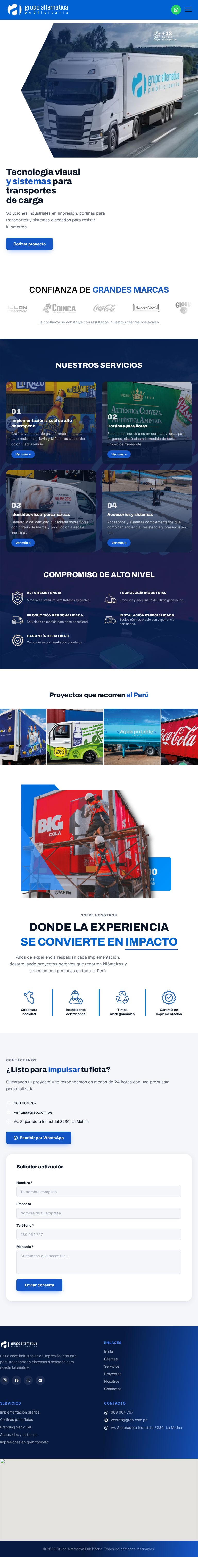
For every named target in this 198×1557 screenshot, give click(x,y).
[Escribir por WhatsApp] (176, 10)
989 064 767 (25, 1103)
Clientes (111, 1359)
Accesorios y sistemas (18, 1434)
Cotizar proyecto (29, 243)
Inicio (108, 1351)
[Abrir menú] (188, 10)
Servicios (111, 1366)
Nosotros (111, 1381)
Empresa (23, 1204)
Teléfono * (25, 1225)
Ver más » (23, 454)
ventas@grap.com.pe (33, 1112)
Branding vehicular (15, 1427)
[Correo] (40, 1380)
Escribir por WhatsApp (42, 1137)
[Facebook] (16, 1380)
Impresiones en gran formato (24, 1442)
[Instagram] (4, 1380)
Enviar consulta (39, 1285)
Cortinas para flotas (16, 1419)
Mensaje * (25, 1247)
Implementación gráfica (20, 1412)
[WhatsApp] (28, 1380)
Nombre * (24, 1183)
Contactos (112, 1389)
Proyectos (112, 1374)
